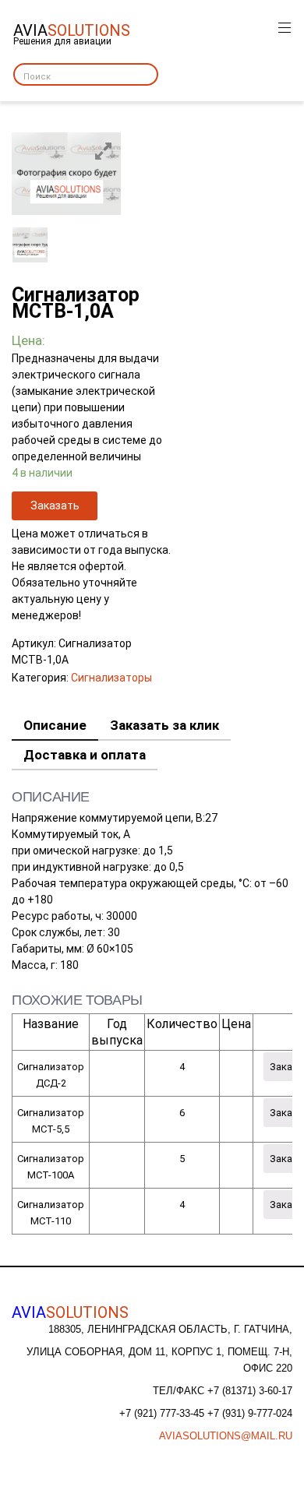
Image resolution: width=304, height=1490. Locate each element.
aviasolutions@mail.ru (225, 1436)
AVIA (70, 1312)
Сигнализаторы (111, 677)
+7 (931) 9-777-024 (249, 1413)
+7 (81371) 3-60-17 (249, 1391)
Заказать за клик (164, 725)
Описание (55, 725)
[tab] (55, 726)
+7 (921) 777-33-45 (163, 1413)
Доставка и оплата (84, 755)
